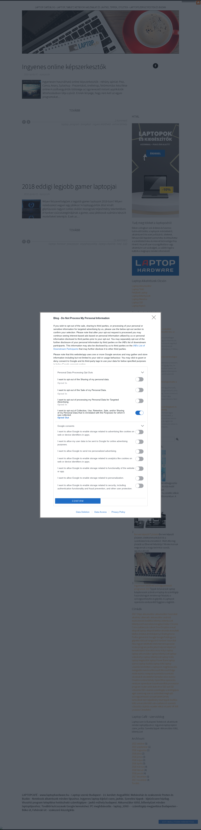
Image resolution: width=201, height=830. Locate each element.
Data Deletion (83, 512)
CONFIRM (78, 501)
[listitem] (100, 372)
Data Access (100, 512)
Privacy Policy (118, 512)
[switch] (139, 379)
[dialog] (100, 415)
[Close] (155, 318)
